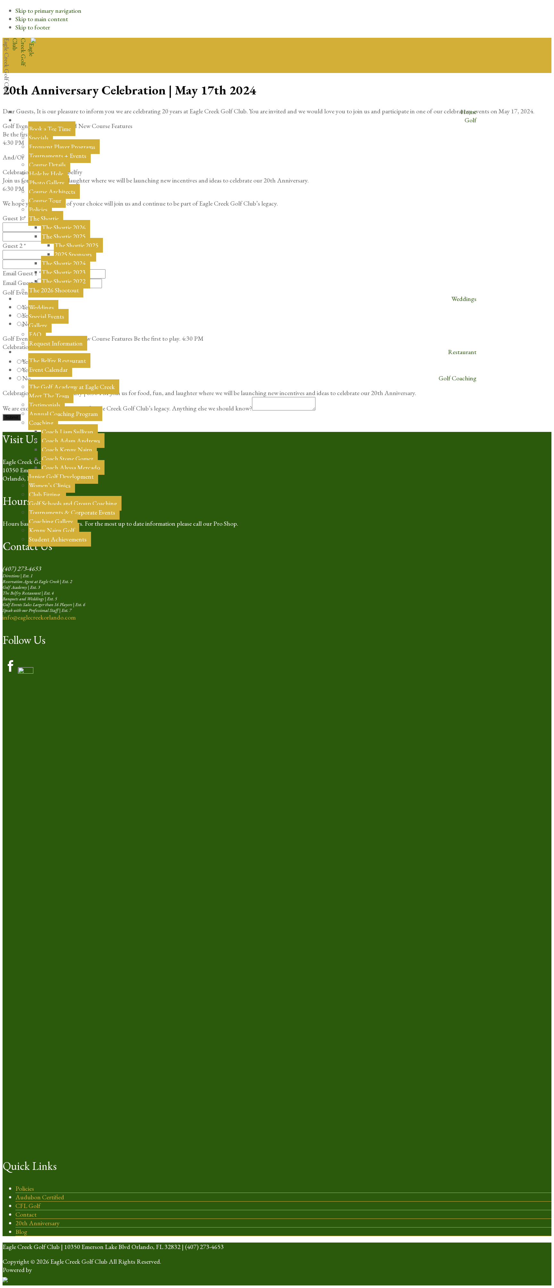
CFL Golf (27, 1206)
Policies (24, 1188)
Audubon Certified (39, 1197)
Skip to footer (32, 27)
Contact (26, 1214)
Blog (21, 1231)
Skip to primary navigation (48, 10)
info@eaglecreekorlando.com (39, 617)
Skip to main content (41, 19)
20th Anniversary (37, 1223)
